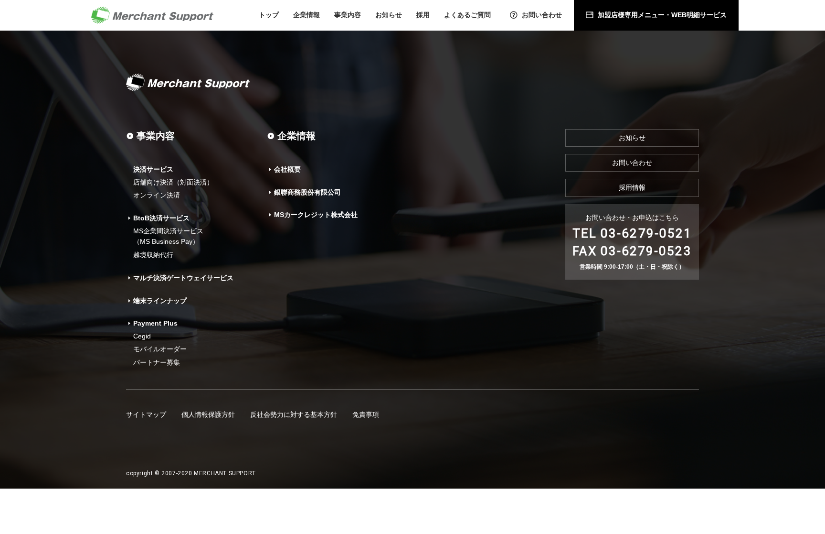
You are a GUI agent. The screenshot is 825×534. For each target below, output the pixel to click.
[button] (306, 15)
